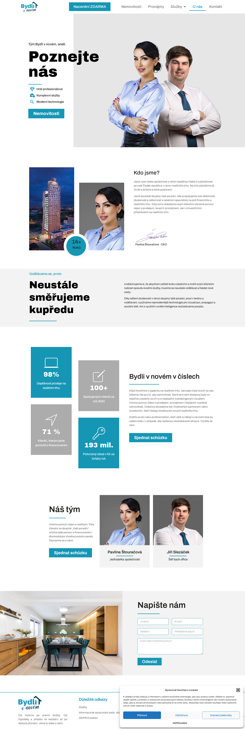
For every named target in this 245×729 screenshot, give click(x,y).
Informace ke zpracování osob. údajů (100, 712)
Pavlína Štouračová (125, 552)
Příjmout (142, 715)
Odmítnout (181, 715)
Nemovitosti (131, 7)
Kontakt (215, 7)
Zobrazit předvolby (221, 715)
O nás (197, 7)
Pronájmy (156, 7)
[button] (238, 690)
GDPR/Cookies (180, 723)
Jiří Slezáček (178, 552)
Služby (176, 7)
